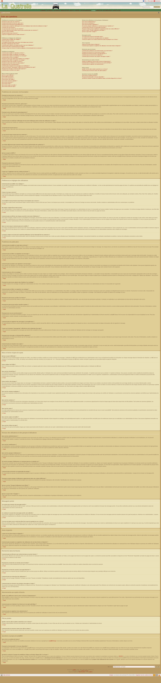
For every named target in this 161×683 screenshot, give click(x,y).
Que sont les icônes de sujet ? (9, 86)
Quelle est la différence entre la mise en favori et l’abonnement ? (96, 61)
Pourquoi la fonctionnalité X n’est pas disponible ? (93, 76)
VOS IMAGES (57, 10)
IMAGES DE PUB (65, 10)
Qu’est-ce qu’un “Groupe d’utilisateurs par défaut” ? (93, 30)
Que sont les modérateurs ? (88, 23)
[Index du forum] (16, 6)
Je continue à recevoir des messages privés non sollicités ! (95, 38)
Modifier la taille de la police (158, 12)
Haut (4, 100)
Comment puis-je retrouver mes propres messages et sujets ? (96, 56)
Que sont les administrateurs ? (89, 21)
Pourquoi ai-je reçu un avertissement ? (10, 64)
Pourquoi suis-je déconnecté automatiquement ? (13, 24)
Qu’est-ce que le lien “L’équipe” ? (89, 31)
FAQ (145, 1)
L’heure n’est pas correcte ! (8, 40)
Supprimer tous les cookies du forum (144, 675)
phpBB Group (52, 641)
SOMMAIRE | (43, 10)
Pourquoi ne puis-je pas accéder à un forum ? (12, 61)
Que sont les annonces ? (7, 82)
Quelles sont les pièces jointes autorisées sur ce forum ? (95, 69)
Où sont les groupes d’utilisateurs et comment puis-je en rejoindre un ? (98, 25)
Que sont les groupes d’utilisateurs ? (90, 24)
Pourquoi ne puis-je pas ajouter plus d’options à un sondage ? (16, 58)
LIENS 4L (72, 10)
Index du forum (6, 12)
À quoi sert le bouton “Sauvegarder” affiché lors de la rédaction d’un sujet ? (18, 67)
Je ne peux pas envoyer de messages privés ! (92, 36)
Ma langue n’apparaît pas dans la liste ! (10, 43)
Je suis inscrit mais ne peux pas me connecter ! (12, 28)
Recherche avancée (155, 8)
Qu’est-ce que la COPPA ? (8, 31)
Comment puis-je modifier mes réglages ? (11, 39)
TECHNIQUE (50, 10)
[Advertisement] (111, 6)
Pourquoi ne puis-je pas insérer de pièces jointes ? (13, 62)
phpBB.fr (90, 671)
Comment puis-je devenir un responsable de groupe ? (94, 27)
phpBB (74, 669)
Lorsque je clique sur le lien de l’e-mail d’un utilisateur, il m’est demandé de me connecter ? (22, 48)
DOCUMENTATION (107, 10)
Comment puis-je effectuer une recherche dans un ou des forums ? (97, 50)
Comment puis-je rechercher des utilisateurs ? (92, 54)
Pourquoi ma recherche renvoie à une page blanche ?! (94, 53)
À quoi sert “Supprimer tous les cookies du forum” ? (13, 34)
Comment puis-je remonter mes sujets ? (11, 70)
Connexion (157, 1)
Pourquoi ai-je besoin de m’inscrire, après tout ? (12, 23)
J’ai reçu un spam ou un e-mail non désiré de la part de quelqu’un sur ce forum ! (100, 39)
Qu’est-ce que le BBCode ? (8, 75)
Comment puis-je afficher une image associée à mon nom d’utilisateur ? (18, 45)
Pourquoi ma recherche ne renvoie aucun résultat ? (93, 52)
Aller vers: (110, 666)
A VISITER (77, 10)
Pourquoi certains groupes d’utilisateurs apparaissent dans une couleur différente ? (100, 28)
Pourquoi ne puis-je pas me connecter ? (11, 21)
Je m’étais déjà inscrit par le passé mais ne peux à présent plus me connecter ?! (20, 30)
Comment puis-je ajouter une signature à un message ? (14, 55)
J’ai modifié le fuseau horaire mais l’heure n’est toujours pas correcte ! (17, 42)
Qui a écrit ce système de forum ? (89, 75)
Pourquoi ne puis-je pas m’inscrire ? (10, 33)
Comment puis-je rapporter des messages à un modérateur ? (16, 65)
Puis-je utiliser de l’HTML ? (8, 76)
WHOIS (121, 656)
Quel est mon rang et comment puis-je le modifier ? (13, 46)
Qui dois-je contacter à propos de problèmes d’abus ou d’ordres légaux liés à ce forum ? (102, 78)
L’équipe (111, 675)
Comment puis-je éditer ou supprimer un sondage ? (13, 60)
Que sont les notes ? (6, 83)
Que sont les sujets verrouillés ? (9, 85)
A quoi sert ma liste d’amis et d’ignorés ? (91, 44)
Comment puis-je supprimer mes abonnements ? (93, 64)
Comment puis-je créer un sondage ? (10, 57)
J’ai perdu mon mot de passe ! (8, 27)
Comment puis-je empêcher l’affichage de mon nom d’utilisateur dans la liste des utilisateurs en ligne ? (25, 25)
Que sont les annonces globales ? (9, 80)
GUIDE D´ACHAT (117, 10)
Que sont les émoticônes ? (8, 77)
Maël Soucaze (82, 671)
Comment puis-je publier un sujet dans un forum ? (13, 52)
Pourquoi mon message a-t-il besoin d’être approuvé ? (14, 68)
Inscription (151, 1)
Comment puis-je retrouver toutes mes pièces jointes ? (94, 70)
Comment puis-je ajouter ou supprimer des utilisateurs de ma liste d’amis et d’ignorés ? (101, 45)
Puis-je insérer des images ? (8, 79)
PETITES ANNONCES (85, 10)
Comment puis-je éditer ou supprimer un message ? (13, 54)
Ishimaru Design (84, 670)
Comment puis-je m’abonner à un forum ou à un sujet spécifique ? (97, 62)
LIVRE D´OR (99, 10)
